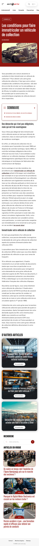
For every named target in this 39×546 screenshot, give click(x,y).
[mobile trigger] (3, 4)
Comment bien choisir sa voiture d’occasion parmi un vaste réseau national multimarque (19, 356)
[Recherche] (29, 4)
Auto (19, 464)
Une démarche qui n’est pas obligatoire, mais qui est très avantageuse (19, 113)
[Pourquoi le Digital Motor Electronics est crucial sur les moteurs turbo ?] (19, 486)
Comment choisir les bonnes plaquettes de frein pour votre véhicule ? (19, 389)
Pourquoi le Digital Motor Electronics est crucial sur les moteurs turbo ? (19, 498)
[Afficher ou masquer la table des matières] (27, 108)
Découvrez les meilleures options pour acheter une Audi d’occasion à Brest (19, 421)
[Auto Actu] (13, 4)
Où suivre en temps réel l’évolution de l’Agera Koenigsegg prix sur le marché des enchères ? (18, 471)
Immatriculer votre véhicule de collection (13, 117)
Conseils (7, 19)
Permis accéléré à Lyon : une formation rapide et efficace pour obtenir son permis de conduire (19, 524)
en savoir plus (19, 225)
